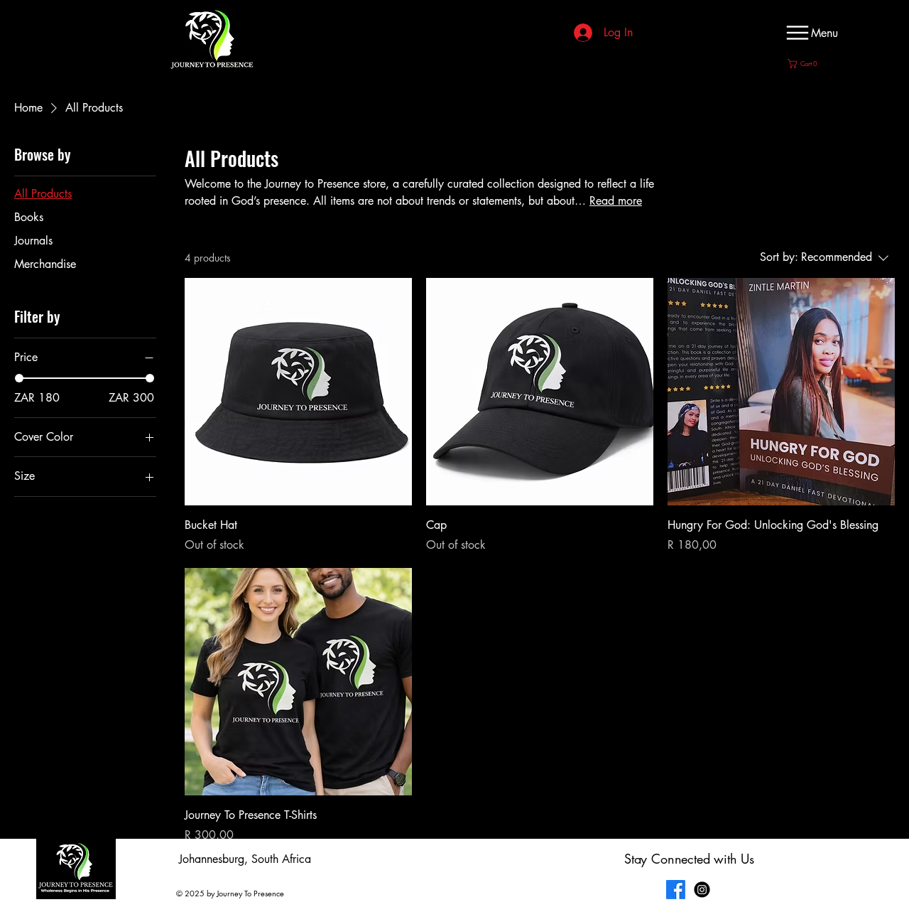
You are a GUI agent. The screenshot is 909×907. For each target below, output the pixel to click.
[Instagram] (702, 889)
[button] (806, 63)
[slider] (19, 378)
